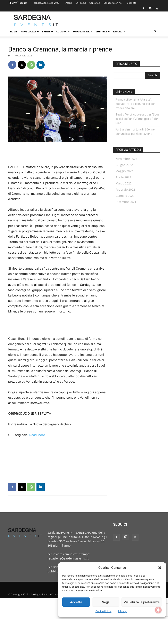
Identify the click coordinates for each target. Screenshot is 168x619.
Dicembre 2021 (126, 202)
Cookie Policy (103, 611)
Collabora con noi (112, 2)
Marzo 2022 (124, 183)
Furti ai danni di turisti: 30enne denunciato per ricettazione (135, 131)
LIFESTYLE (101, 31)
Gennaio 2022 (125, 196)
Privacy (122, 611)
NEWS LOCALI (28, 31)
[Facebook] (143, 8)
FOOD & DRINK (81, 31)
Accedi (69, 2)
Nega (106, 602)
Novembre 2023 (126, 159)
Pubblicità (131, 2)
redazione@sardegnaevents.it (68, 558)
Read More (37, 435)
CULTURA (61, 31)
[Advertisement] (112, 20)
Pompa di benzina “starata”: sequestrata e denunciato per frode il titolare (135, 104)
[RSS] (157, 8)
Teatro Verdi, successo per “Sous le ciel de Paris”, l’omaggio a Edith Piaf (138, 119)
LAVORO (118, 31)
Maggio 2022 (124, 171)
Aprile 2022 (123, 177)
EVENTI (46, 31)
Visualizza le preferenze (142, 602)
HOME (13, 31)
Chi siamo (81, 2)
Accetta (76, 602)
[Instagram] (150, 8)
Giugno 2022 (124, 165)
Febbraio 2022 (125, 189)
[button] (160, 568)
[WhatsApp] (31, 65)
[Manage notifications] (158, 610)
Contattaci (94, 2)
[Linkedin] (40, 65)
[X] (22, 65)
